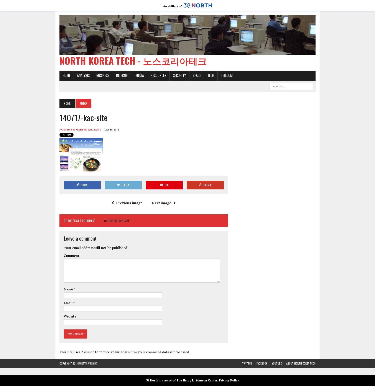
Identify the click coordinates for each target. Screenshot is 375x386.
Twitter (247, 363)
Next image (161, 202)
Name (69, 289)
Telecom (227, 75)
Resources (158, 75)
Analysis (83, 75)
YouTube (277, 363)
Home (66, 75)
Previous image (129, 202)
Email (68, 302)
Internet (122, 75)
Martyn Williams (88, 129)
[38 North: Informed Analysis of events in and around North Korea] (187, 7)
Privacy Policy (229, 380)
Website (70, 316)
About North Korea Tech (301, 363)
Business (102, 75)
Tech (210, 75)
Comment (71, 255)
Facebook (262, 363)
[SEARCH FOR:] (291, 85)
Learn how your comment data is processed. (155, 352)
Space (197, 75)
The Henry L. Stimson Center (196, 380)
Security (179, 75)
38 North (152, 380)
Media (140, 75)
